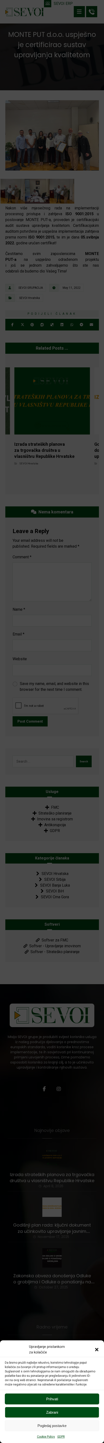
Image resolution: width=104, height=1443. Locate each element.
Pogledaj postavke (52, 1426)
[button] (96, 1349)
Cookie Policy (46, 1436)
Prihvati (52, 1399)
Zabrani (52, 1412)
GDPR (61, 1436)
